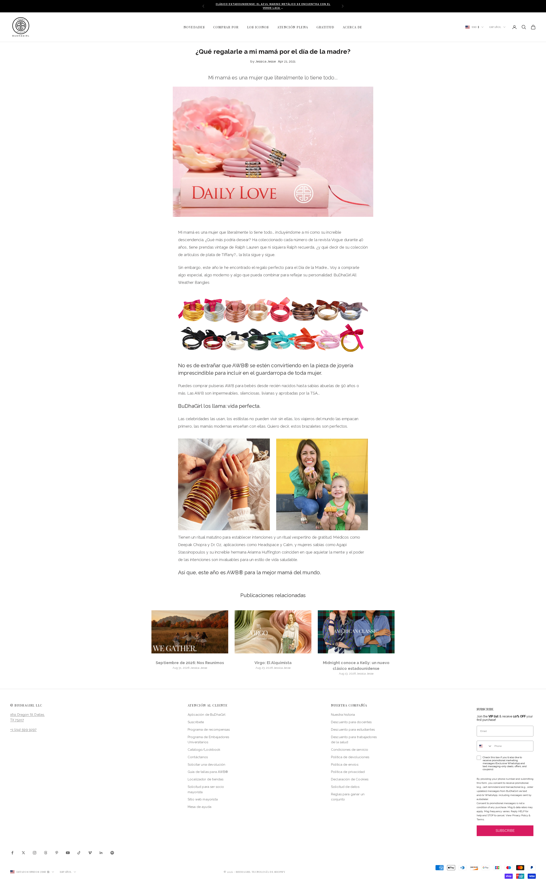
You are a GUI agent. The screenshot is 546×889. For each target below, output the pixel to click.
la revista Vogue (328, 240)
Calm (287, 544)
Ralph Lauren (247, 247)
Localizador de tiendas (205, 779)
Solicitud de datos (345, 787)
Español (495, 27)
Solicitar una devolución (206, 765)
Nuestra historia (343, 715)
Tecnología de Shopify (268, 871)
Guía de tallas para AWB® (208, 772)
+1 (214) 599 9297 (23, 730)
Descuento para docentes (351, 722)
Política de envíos (344, 765)
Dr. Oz (216, 544)
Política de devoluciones (350, 757)
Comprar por (226, 27)
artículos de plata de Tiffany (209, 254)
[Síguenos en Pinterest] (57, 853)
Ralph (292, 247)
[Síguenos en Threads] (46, 853)
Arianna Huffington (264, 552)
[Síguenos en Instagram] (34, 853)
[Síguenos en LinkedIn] (101, 853)
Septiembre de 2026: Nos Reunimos (190, 662)
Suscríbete (196, 722)
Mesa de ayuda (199, 807)
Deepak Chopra (192, 544)
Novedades (194, 27)
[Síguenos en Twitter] (23, 853)
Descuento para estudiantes (353, 730)
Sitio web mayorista (203, 799)
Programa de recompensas (209, 730)
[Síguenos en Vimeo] (90, 853)
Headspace (268, 544)
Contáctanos (198, 757)
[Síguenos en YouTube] (68, 853)
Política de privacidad (348, 772)
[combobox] (484, 746)
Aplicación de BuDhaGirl (206, 715)
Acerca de (352, 27)
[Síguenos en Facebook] (12, 853)
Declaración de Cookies (349, 779)
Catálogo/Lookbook (204, 750)
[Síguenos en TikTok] (79, 853)
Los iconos (258, 27)
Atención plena (292, 27)
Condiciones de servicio (349, 750)
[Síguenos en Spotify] (112, 853)
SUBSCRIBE (505, 831)
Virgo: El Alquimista (273, 662)
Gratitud (325, 27)
